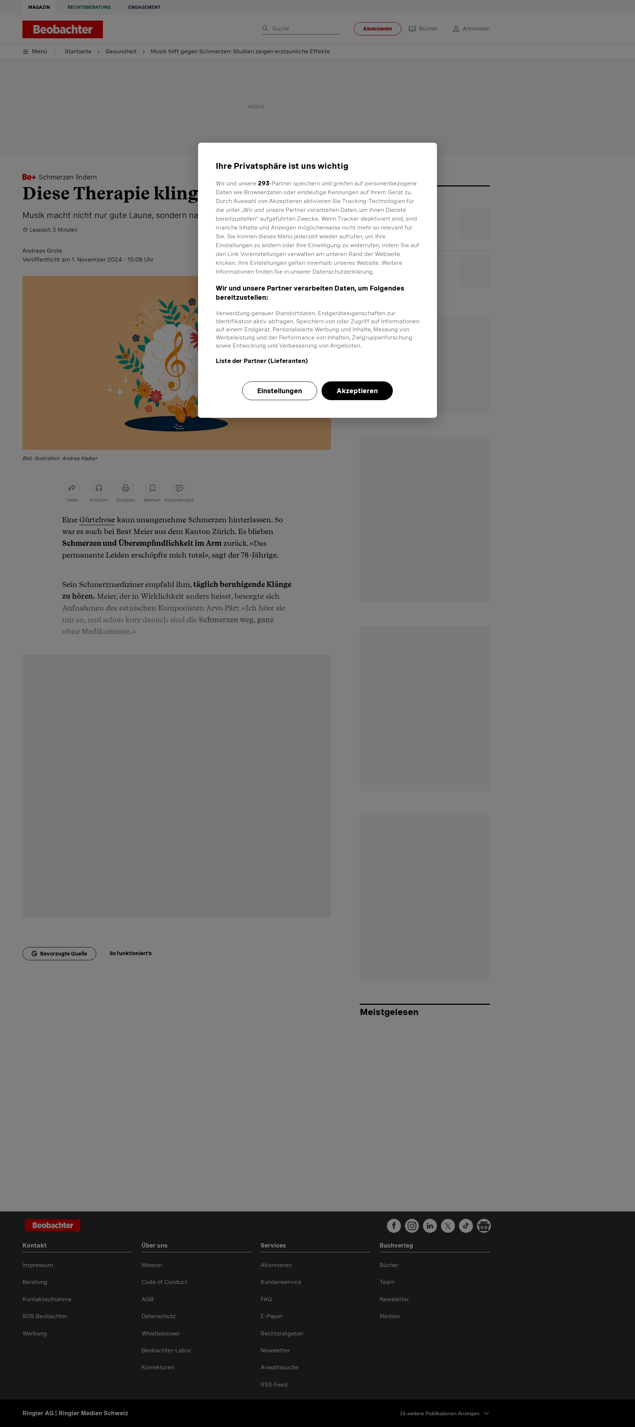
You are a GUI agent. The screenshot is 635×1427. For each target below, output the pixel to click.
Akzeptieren (357, 391)
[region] (317, 280)
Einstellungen (279, 391)
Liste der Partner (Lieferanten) (262, 360)
